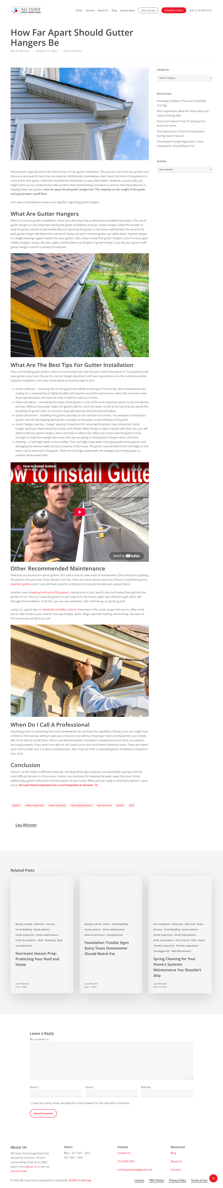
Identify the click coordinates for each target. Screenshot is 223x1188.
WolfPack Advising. (80, 1180)
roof (131, 805)
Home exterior (73, 51)
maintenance (104, 805)
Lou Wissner (21, 51)
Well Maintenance (181, 951)
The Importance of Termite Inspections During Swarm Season (181, 134)
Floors (106, 924)
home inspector (57, 805)
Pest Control (182, 940)
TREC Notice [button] (156, 1180)
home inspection (34, 805)
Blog (173, 1153)
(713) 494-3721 (126, 1161)
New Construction (95, 934)
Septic (201, 940)
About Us (176, 1161)
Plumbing (50, 940)
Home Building (24, 929)
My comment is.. (40, 1039)
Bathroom (177, 924)
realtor (120, 805)
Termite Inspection (164, 945)
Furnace (50, 924)
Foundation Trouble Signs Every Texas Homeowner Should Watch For (180, 144)
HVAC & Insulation (26, 940)
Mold (40, 940)
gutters (16, 805)
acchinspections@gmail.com (134, 1169)
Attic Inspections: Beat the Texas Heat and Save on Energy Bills (182, 113)
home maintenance (81, 805)
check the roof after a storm (59, 609)
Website (146, 1087)
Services (176, 1169)
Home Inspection (25, 934)
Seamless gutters (21, 584)
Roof (59, 940)
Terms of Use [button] (199, 1180)
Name (34, 1087)
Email (89, 1087)
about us (31, 1166)
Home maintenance (47, 934)
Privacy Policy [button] (177, 1180)
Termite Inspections (187, 945)
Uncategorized (24, 945)
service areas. (19, 1171)
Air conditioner (161, 924)
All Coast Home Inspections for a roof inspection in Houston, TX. (58, 785)
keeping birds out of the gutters (49, 592)
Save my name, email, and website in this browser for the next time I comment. (81, 1103)
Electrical (39, 924)
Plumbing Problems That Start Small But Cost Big (181, 103)
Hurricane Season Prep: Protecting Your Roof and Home (181, 123)
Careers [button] (139, 1180)
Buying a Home (24, 924)
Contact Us (124, 1153)
